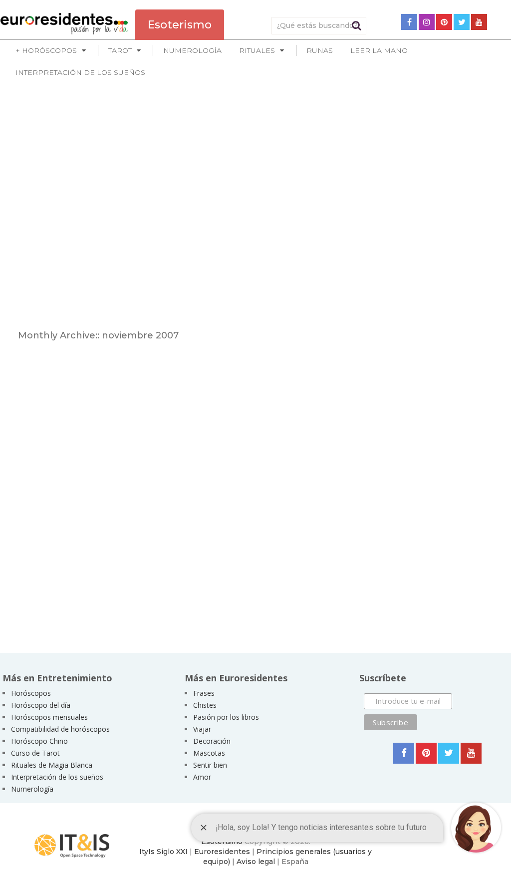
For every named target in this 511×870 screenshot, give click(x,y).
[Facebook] (409, 22)
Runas (319, 50)
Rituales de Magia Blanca (51, 765)
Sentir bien (210, 765)
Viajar (202, 729)
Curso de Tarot (35, 753)
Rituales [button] (257, 50)
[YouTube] (479, 22)
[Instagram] (427, 22)
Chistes (205, 705)
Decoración (212, 741)
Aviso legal (256, 861)
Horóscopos (31, 693)
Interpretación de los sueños (80, 72)
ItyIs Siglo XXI (163, 851)
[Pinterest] (444, 22)
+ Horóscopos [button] (46, 50)
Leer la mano (379, 50)
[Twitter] (462, 22)
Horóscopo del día (40, 705)
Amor (202, 777)
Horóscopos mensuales (49, 717)
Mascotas (209, 753)
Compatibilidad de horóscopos (60, 729)
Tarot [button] (120, 50)
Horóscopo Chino (39, 741)
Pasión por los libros (226, 717)
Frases (204, 693)
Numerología (192, 50)
